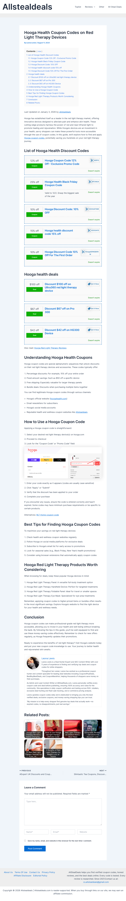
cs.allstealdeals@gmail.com (96, 882)
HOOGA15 (95, 230)
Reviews (89, 7)
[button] (94, 7)
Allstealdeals (27, 7)
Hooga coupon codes (34, 138)
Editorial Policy (40, 875)
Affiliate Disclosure (22, 875)
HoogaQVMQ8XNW (92, 253)
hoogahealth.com (58, 398)
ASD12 (96, 160)
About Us (8, 872)
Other (101, 7)
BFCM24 (95, 182)
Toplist (78, 7)
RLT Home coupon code (47, 515)
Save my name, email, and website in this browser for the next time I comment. (60, 841)
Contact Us (34, 872)
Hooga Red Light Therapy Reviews (50, 348)
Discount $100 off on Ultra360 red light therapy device (61, 287)
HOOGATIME (94, 209)
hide (39, 51)
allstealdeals (65, 112)
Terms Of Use (21, 872)
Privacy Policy (48, 872)
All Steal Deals (115, 7)
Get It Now (95, 284)
